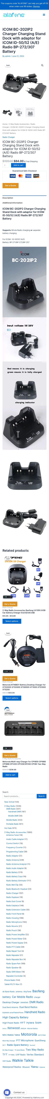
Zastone (42, 1067)
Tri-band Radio (20, 1050)
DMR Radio (36, 1002)
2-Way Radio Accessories (19, 124)
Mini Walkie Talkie (11, 1035)
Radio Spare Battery (18, 1044)
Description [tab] (8, 198)
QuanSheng (40, 1040)
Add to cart (18, 165)
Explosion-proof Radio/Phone (13, 1012)
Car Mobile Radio (22, 996)
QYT (4, 1045)
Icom (38, 1022)
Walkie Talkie (23, 1060)
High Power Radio (11, 1023)
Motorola (29, 1034)
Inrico (4, 1028)
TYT (5, 1054)
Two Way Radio (35, 1049)
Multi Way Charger (9, 1041)
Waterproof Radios (12, 1067)
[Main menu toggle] (43, 14)
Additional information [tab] (12, 203)
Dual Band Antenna (10, 1007)
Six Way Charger (8, 1050)
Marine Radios (32, 1028)
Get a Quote (10, 185)
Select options (12, 621)
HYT (22, 1022)
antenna (19, 992)
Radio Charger (9, 137)
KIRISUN (23, 1028)
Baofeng (38, 991)
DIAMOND (24, 1002)
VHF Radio (7, 1061)
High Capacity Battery (15, 1017)
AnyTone (27, 991)
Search (5, 792)
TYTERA (11, 1055)
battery (7, 997)
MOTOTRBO (42, 1035)
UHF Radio (21, 1054)
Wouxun (26, 1067)
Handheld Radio (34, 1012)
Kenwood (14, 1028)
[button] (42, 65)
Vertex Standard (35, 1054)
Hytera (30, 1022)
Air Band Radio (9, 992)
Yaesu (34, 1066)
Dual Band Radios (28, 1007)
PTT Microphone (25, 1040)
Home (5, 124)
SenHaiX (32, 1045)
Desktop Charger (11, 1002)
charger (37, 997)
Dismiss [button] (36, 6)
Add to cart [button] (10, 775)
